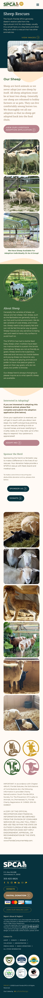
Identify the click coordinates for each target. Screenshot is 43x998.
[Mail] (22, 883)
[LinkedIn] (19, 883)
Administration (20, 943)
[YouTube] (15, 883)
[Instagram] (12, 883)
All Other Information (12, 949)
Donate (10, 889)
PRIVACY (7, 985)
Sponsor (23, 940)
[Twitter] (8, 883)
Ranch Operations (24, 946)
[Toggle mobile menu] (37, 4)
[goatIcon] (31, 741)
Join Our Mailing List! (17, 910)
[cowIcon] (12, 759)
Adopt (6, 940)
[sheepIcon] (31, 759)
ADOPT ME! (11, 443)
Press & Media (9, 946)
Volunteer (8, 943)
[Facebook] (4, 883)
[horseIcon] (12, 741)
